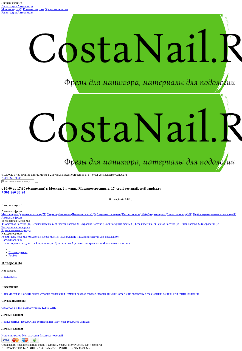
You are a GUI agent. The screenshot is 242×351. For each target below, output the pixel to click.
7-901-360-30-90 (11, 177)
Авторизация (25, 6)
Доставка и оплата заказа (24, 293)
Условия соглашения (52, 293)
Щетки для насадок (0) (105, 236)
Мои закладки (30, 335)
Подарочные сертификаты (37, 321)
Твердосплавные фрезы (15, 227)
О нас (4, 293)
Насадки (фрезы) (11, 239)
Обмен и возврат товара (80, 293)
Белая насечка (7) (145, 223)
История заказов (11, 335)
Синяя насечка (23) (191, 223)
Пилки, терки (9, 243)
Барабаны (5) (211, 223)
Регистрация (9, 6)
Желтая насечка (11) (69, 223)
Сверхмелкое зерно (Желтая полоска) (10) (122, 214)
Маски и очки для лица (116, 243)
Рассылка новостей (51, 335)
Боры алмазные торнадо (15, 230)
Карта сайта (49, 307)
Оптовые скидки (105, 293)
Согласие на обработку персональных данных (144, 293)
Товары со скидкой (78, 321)
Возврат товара (32, 307)
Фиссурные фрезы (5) (121, 223)
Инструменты (27, 243)
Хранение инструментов (87, 243)
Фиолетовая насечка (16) (16, 223)
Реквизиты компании (186, 293)
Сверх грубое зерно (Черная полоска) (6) (71, 214)
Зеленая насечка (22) (44, 223)
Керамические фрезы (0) (16, 236)
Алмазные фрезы (11, 217)
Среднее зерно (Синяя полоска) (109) (169, 214)
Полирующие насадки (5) (75, 236)
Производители (18, 252)
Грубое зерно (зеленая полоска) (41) (214, 214)
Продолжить (9, 276)
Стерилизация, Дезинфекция (53, 243)
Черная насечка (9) (167, 223)
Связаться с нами (11, 307)
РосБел (13, 255)
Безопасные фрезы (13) (45, 236)
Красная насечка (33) (95, 223)
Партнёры (60, 321)
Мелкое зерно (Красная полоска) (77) (23, 214)
